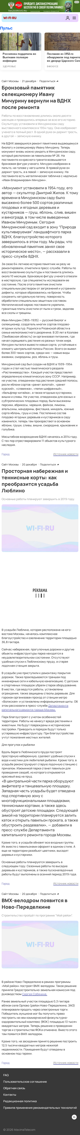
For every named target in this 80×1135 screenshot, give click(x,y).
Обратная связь (14, 1088)
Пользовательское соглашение (25, 1081)
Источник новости (65, 454)
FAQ (6, 1075)
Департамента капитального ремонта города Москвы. (35, 708)
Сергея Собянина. (34, 994)
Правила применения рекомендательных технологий (40, 1108)
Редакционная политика (20, 1101)
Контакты (9, 1095)
